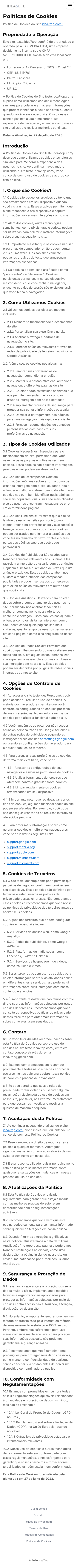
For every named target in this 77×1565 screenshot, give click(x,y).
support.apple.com (20, 852)
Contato (38, 1515)
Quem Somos (38, 1508)
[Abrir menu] (70, 5)
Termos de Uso (38, 1528)
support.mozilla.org (21, 847)
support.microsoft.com (23, 858)
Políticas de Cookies (38, 1541)
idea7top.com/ (52, 24)
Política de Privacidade (38, 1521)
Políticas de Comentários (39, 1534)
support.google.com (21, 842)
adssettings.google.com (57, 739)
